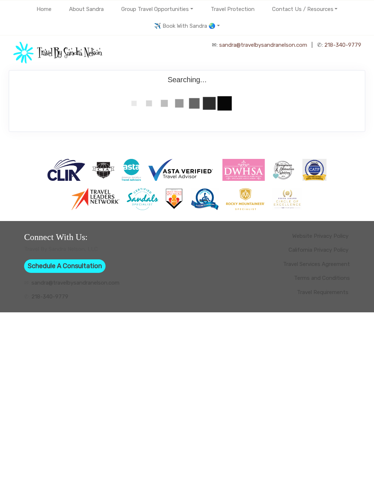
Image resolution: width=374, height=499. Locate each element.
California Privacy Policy (319, 250)
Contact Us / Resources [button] (302, 9)
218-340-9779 (342, 45)
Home (44, 9)
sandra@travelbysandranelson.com (263, 45)
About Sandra (86, 9)
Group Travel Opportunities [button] (155, 9)
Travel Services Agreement (316, 264)
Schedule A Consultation (65, 266)
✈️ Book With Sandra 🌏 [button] (184, 26)
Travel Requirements (323, 292)
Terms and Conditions (322, 278)
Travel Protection (233, 9)
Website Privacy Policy (321, 236)
